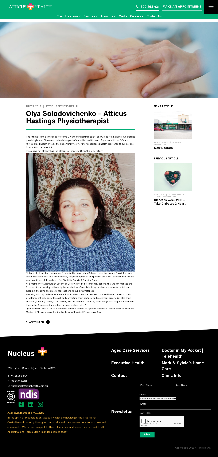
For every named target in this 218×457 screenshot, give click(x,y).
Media (123, 16)
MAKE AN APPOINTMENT (182, 6)
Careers (135, 16)
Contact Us (154, 16)
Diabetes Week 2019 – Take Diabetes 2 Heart (170, 202)
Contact (119, 376)
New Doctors (163, 148)
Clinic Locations (67, 16)
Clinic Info (172, 376)
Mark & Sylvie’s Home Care (183, 366)
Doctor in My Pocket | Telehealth (182, 354)
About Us (107, 16)
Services (89, 16)
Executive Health (128, 363)
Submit (147, 434)
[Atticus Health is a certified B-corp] (11, 397)
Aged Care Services (130, 351)
